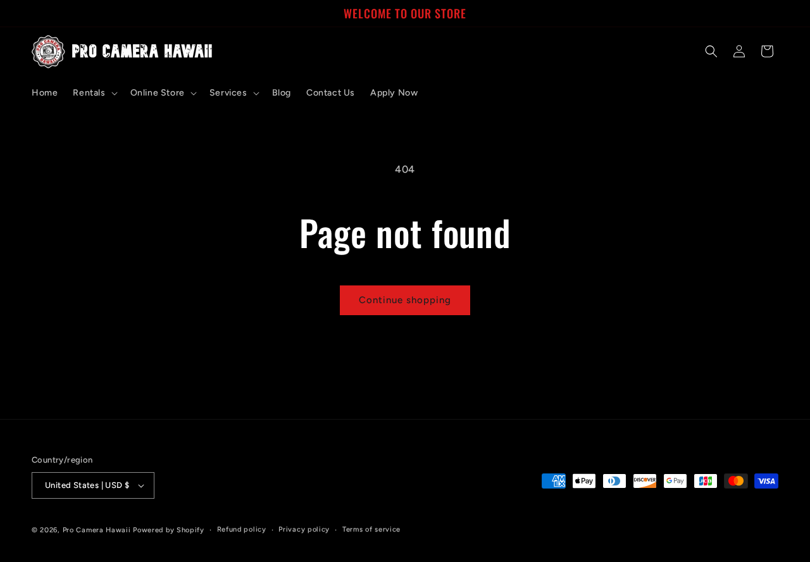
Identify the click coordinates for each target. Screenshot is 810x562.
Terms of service (371, 529)
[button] (93, 93)
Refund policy (241, 529)
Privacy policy (304, 529)
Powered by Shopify (168, 530)
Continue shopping (405, 300)
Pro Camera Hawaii (97, 530)
